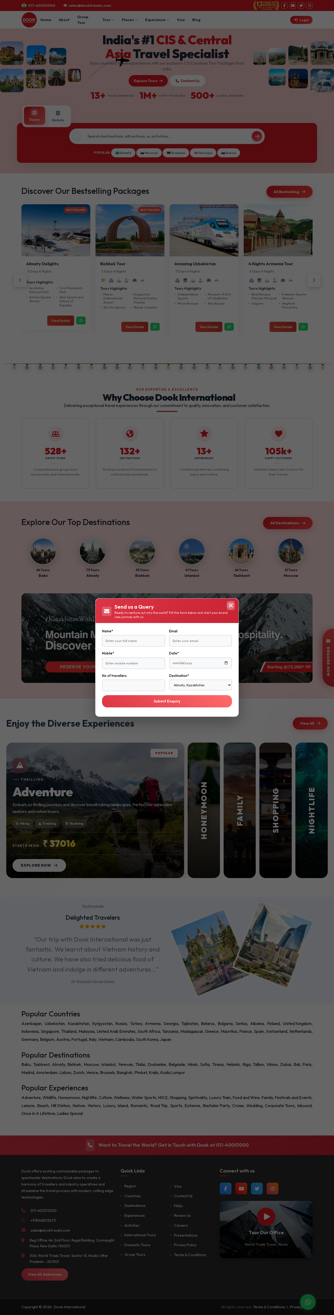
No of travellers (114, 676)
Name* (107, 631)
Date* (174, 653)
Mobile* (108, 653)
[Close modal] (231, 605)
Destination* (179, 676)
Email (173, 631)
